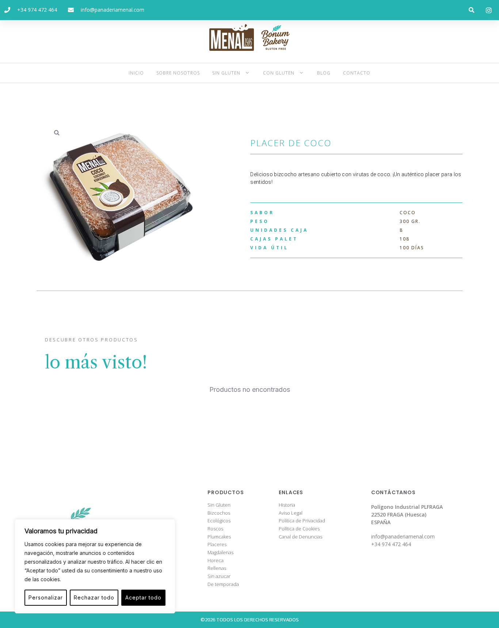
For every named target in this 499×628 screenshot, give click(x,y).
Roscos (215, 529)
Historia (287, 505)
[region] (95, 566)
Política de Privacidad (302, 521)
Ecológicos (219, 521)
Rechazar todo (94, 597)
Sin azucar (219, 576)
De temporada (223, 584)
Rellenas (216, 568)
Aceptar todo (143, 597)
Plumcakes (219, 537)
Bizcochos (218, 513)
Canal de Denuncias (300, 537)
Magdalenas (220, 553)
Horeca (215, 561)
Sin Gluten (219, 505)
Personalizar (45, 597)
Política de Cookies (299, 529)
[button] (471, 10)
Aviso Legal (290, 513)
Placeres (216, 544)
